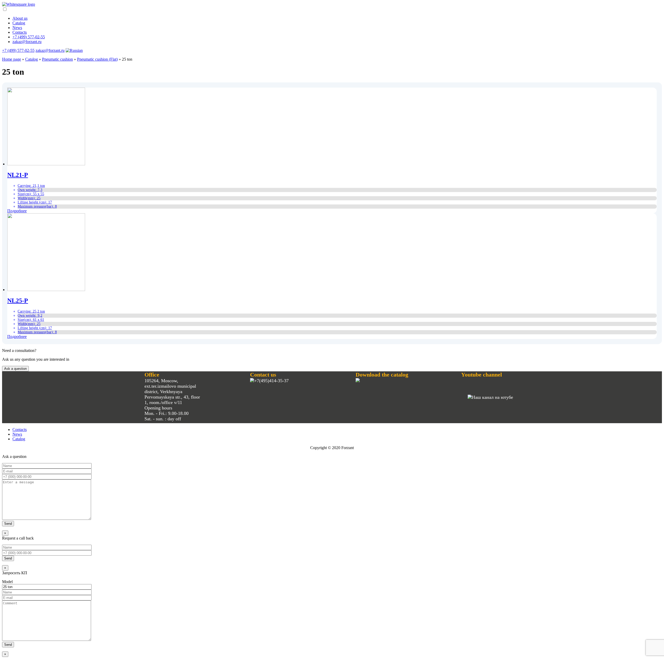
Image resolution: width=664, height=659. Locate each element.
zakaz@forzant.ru (27, 41)
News (17, 27)
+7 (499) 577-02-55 (28, 37)
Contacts (19, 32)
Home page (11, 59)
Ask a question (15, 369)
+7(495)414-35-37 (271, 380)
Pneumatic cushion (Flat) (97, 59)
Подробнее (17, 211)
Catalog (18, 23)
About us (19, 18)
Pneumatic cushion (57, 59)
